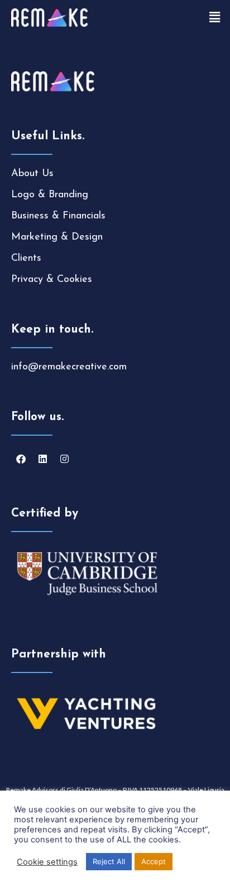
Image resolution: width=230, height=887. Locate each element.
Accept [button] (153, 861)
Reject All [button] (109, 861)
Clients (26, 259)
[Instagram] (64, 459)
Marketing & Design (57, 237)
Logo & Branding (49, 195)
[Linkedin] (42, 459)
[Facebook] (20, 459)
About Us (32, 174)
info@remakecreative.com (69, 367)
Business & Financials (58, 216)
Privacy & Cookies (51, 280)
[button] (214, 17)
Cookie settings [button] (47, 862)
